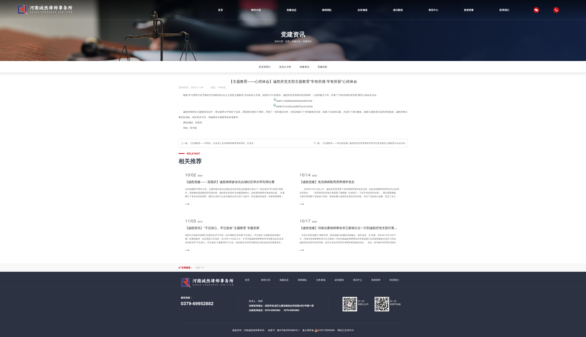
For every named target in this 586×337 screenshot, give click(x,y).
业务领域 (320, 279)
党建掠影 (322, 66)
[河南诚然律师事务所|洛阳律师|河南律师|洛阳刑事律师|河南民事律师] (108, 10)
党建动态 (296, 41)
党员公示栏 (285, 66)
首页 (287, 41)
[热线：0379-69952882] (556, 10)
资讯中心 (357, 279)
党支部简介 (265, 66)
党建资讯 (307, 41)
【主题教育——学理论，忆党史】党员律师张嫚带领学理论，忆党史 (222, 143)
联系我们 (394, 279)
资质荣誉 (375, 279)
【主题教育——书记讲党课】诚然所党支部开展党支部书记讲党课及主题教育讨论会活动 (363, 143)
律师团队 (302, 279)
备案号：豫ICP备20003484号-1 (283, 330)
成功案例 (339, 279)
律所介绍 (265, 279)
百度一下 (200, 267)
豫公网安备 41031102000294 (318, 330)
